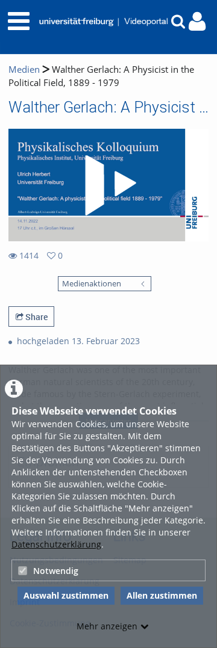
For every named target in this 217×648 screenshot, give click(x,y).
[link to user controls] (197, 21)
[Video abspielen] (108, 185)
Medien (24, 69)
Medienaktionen (91, 284)
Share (36, 316)
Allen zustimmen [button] (162, 595)
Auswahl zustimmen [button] (66, 595)
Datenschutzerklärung (56, 544)
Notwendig (55, 570)
